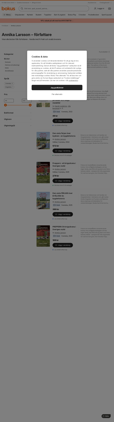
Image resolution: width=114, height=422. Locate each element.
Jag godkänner (57, 88)
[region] (57, 75)
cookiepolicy (73, 80)
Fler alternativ (57, 94)
